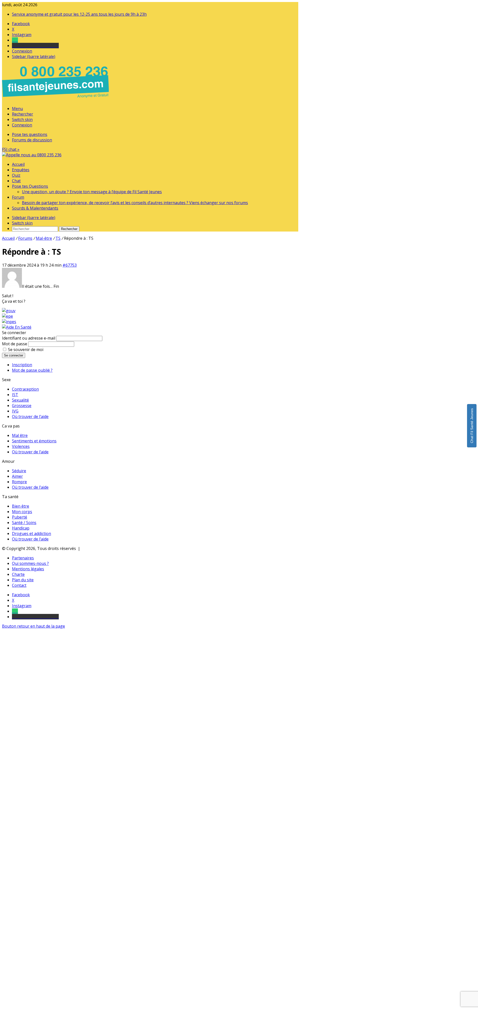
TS (58, 238)
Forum (18, 197)
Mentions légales (28, 569)
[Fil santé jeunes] (31, 155)
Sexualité (20, 400)
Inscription (22, 364)
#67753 (69, 265)
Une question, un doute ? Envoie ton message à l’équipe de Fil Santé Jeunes (92, 191)
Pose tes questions (29, 134)
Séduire (19, 471)
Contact (19, 585)
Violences (21, 446)
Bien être (20, 506)
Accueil (18, 164)
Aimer (17, 476)
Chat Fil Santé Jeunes (472, 425)
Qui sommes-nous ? (30, 563)
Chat (16, 180)
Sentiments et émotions (34, 441)
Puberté (19, 517)
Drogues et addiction (31, 533)
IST (15, 394)
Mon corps (22, 511)
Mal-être (44, 238)
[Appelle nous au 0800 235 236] (56, 99)
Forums (25, 238)
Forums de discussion (32, 140)
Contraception (25, 389)
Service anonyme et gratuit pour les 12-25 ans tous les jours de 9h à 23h (79, 14)
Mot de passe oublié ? (32, 370)
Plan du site (23, 580)
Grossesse (21, 405)
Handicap (20, 528)
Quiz (16, 175)
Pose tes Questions (30, 186)
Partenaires (23, 558)
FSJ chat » (10, 149)
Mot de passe (14, 344)
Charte (18, 574)
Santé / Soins (24, 522)
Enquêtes (20, 170)
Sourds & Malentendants (35, 208)
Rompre (19, 481)
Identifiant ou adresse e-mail (28, 338)
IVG (15, 411)
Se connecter (13, 355)
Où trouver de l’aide (30, 416)
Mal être (20, 435)
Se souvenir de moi (25, 349)
